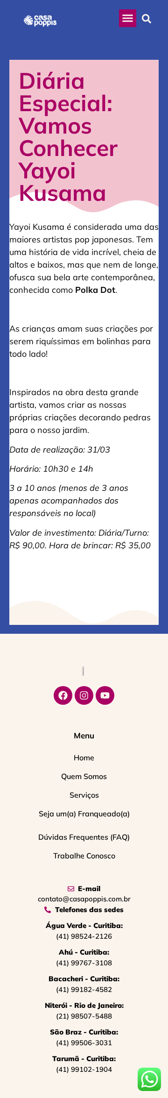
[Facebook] (63, 695)
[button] (128, 18)
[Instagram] (84, 695)
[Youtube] (105, 695)
